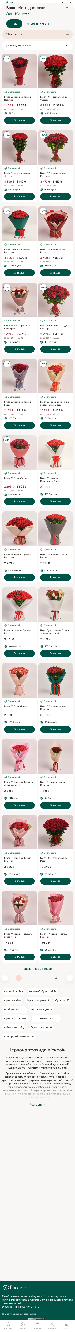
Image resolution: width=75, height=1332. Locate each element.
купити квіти (12, 1000)
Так (14, 24)
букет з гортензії (38, 1000)
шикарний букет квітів (19, 1036)
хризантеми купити (46, 1018)
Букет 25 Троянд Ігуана (16, 706)
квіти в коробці (14, 1027)
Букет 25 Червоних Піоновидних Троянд (50, 480)
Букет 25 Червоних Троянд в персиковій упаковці (54, 403)
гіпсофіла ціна (13, 991)
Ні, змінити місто (38, 24)
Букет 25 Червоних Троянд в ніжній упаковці (18, 783)
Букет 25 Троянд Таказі (15, 478)
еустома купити (41, 1009)
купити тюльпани (15, 1018)
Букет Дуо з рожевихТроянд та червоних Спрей (54, 632)
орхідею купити (14, 1009)
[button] (15, 85)
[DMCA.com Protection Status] (36, 1319)
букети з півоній (41, 1027)
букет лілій (62, 1000)
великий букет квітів (43, 991)
